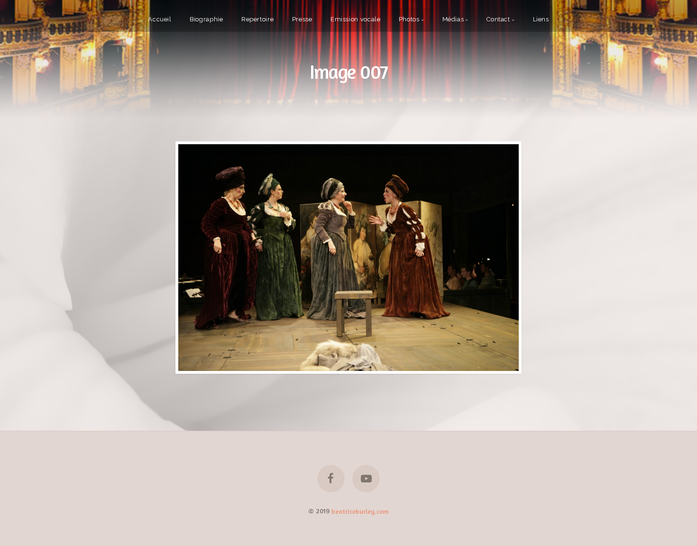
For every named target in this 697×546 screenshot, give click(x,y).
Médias (453, 19)
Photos (409, 19)
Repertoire (257, 19)
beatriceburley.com (360, 511)
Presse (302, 19)
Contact (498, 19)
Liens (541, 19)
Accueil (159, 19)
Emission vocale (355, 19)
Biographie (206, 19)
